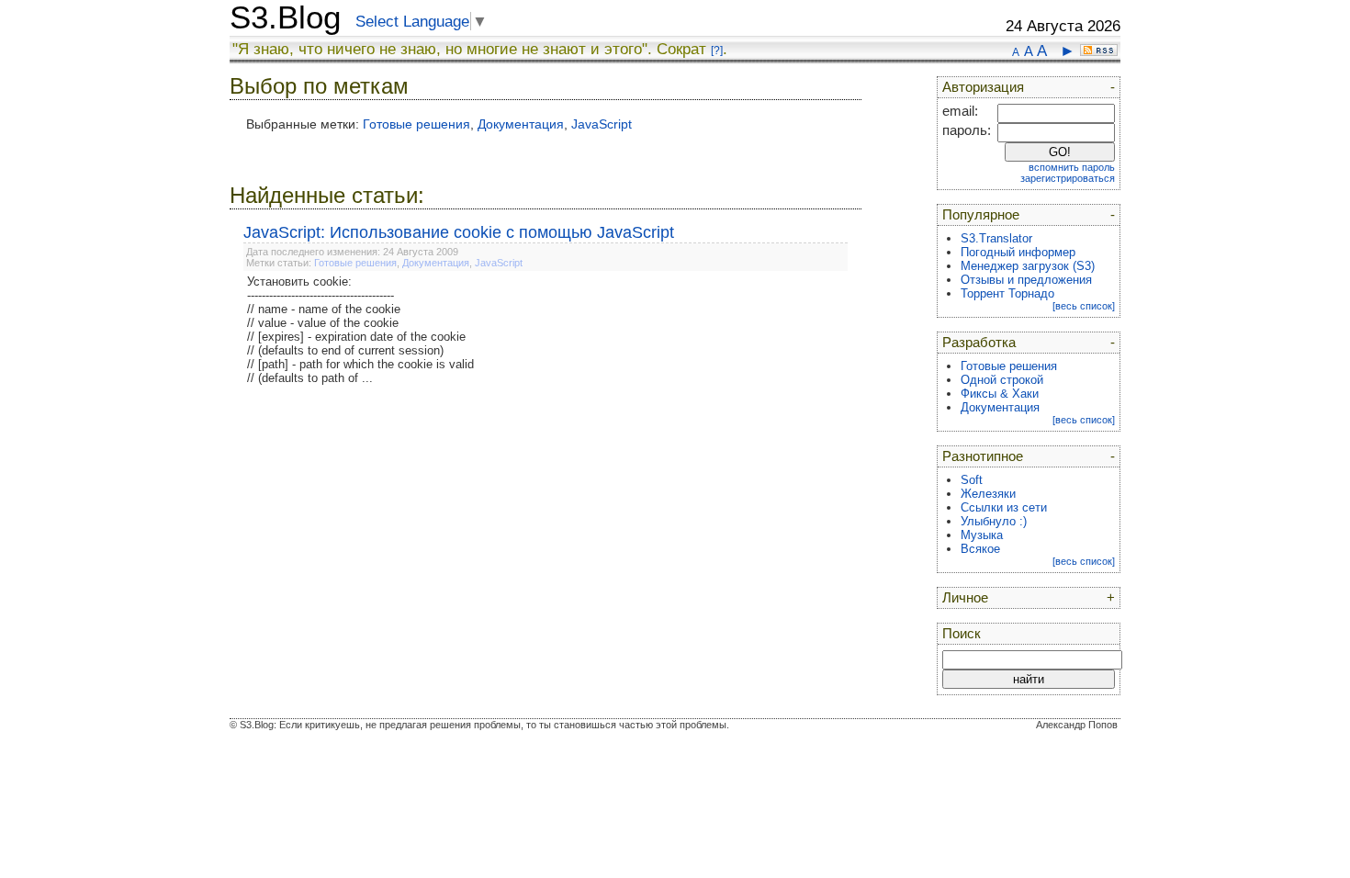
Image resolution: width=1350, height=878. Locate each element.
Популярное (980, 215)
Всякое (980, 549)
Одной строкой (1002, 380)
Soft (972, 480)
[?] (717, 50)
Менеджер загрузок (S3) (1028, 266)
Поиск (961, 633)
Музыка (982, 535)
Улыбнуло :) (994, 521)
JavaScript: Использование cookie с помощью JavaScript (458, 232)
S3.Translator (996, 238)
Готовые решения (416, 124)
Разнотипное (982, 456)
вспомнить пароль (1072, 167)
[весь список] (1083, 305)
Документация (521, 124)
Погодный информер (1018, 252)
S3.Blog (285, 17)
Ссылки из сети (1004, 507)
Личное (965, 598)
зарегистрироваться (1067, 178)
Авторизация (983, 87)
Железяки (988, 494)
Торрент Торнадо (1007, 293)
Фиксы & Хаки (1000, 393)
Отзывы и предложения (1026, 280)
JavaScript (601, 124)
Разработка (979, 342)
